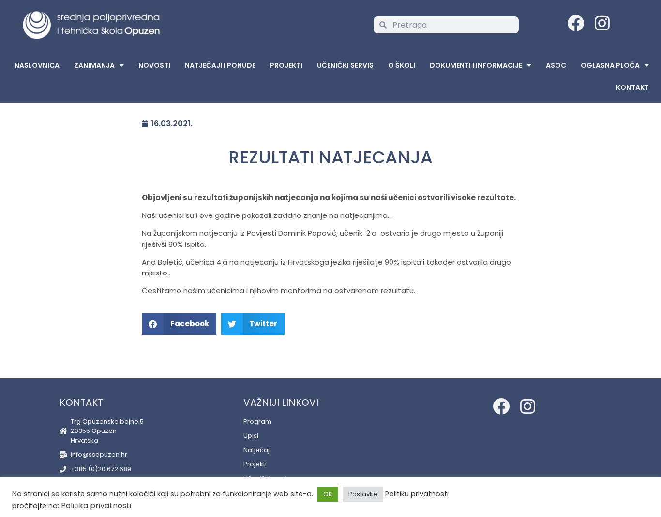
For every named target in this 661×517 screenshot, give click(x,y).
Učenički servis (345, 65)
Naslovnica (37, 65)
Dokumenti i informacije (476, 65)
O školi (401, 65)
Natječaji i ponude (220, 65)
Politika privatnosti (96, 505)
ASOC (556, 65)
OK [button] (327, 494)
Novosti (154, 65)
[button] (179, 324)
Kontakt (632, 87)
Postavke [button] (362, 494)
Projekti (286, 65)
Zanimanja (94, 65)
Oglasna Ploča (610, 65)
